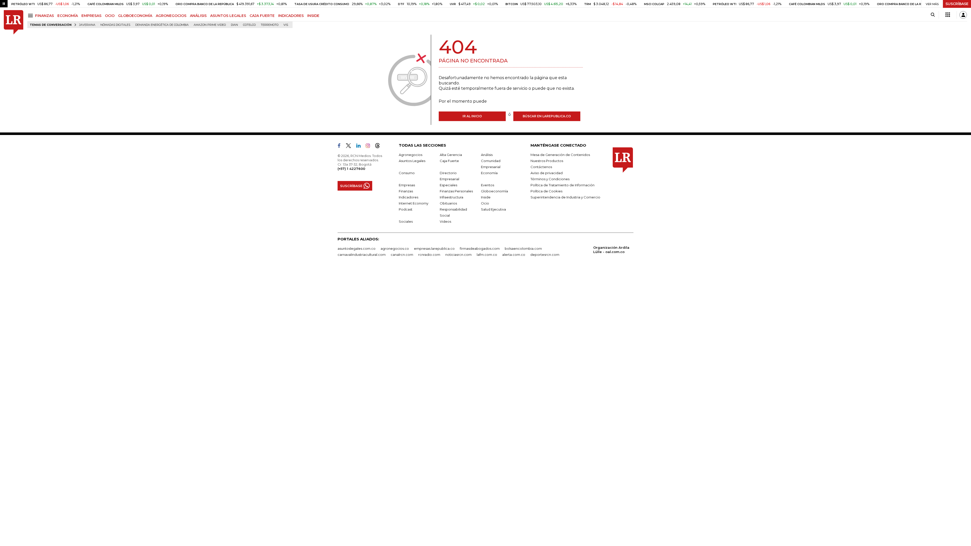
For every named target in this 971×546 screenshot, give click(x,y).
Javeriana (87, 25)
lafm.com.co (487, 255)
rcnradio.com (429, 255)
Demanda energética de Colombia (162, 25)
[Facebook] (341, 147)
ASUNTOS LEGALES (228, 15)
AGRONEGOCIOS (171, 15)
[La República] (13, 22)
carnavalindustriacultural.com (362, 255)
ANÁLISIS (198, 15)
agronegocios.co (395, 248)
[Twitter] (350, 147)
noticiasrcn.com (458, 255)
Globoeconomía (494, 191)
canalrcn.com (402, 255)
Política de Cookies (546, 191)
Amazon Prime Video (210, 25)
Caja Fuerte (449, 161)
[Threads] (379, 147)
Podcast (405, 209)
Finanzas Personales (456, 191)
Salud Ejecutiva (493, 209)
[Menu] (31, 15)
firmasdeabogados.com (480, 248)
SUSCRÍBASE (956, 4)
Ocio (485, 203)
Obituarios (448, 203)
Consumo (407, 173)
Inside (486, 197)
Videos (445, 221)
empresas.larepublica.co (434, 248)
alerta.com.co (513, 255)
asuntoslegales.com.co (357, 248)
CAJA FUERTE (262, 15)
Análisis (487, 155)
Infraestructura (451, 197)
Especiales (448, 185)
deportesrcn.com (544, 255)
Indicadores (408, 197)
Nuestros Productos (547, 161)
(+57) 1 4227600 (351, 169)
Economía (489, 173)
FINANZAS (44, 15)
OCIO (110, 15)
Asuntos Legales (412, 161)
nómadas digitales (115, 25)
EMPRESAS (91, 15)
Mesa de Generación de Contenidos (560, 155)
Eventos (487, 185)
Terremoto (269, 25)
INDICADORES (291, 15)
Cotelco (249, 25)
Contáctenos (541, 167)
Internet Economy (413, 203)
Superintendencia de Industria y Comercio (565, 197)
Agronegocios (410, 155)
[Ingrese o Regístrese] (963, 15)
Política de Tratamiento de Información (562, 185)
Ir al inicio (472, 116)
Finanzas (406, 191)
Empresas (407, 185)
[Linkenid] (360, 147)
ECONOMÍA (67, 15)
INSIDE (313, 15)
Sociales (406, 221)
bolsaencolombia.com (523, 248)
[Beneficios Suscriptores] (948, 15)
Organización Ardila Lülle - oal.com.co (611, 249)
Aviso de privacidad (547, 173)
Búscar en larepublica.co (547, 116)
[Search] (932, 14)
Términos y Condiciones (550, 179)
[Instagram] (370, 147)
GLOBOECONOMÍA (135, 15)
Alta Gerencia (451, 155)
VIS (285, 25)
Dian (234, 25)
